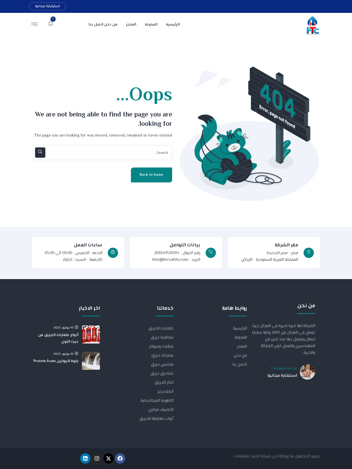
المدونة (241, 337)
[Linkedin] (85, 458)
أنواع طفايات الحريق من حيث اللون (58, 338)
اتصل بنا (239, 365)
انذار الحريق (164, 383)
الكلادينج (165, 392)
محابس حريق (162, 365)
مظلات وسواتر (161, 347)
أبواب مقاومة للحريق (156, 419)
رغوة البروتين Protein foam (55, 361)
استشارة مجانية (47, 6)
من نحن (240, 356)
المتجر (242, 347)
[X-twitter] (108, 458)
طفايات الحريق (160, 328)
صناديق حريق (161, 374)
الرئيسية (240, 328)
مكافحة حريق (162, 337)
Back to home (151, 175)
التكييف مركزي (160, 410)
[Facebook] (120, 458)
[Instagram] (97, 458)
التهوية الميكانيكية (157, 401)
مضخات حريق (162, 356)
